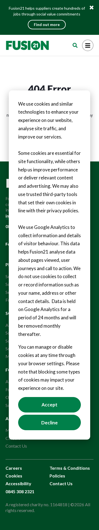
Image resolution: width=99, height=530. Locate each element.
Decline (49, 422)
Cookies (14, 475)
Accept (49, 405)
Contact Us (16, 445)
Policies (57, 475)
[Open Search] (75, 45)
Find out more (47, 24)
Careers (14, 468)
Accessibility (18, 483)
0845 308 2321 (20, 491)
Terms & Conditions (70, 468)
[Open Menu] (88, 45)
